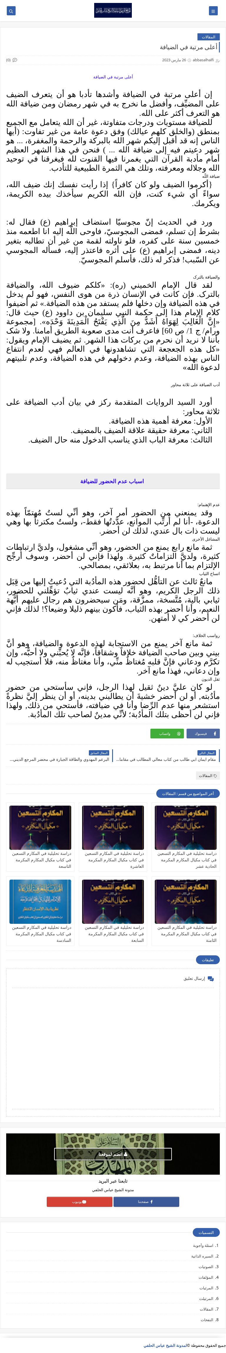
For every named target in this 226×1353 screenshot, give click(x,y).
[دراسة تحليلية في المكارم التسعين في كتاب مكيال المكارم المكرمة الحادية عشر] (186, 828)
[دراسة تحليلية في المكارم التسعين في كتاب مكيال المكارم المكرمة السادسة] (40, 902)
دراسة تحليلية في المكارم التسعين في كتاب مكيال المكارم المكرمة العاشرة (114, 859)
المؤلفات (206, 1277)
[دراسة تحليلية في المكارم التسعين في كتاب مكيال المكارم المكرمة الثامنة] (186, 902)
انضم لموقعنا (110, 1154)
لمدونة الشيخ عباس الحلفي (165, 1345)
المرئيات (206, 1288)
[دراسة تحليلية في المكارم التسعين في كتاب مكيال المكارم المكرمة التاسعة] (40, 828)
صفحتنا (143, 1201)
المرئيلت (206, 1298)
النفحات (207, 1319)
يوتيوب (77, 1201)
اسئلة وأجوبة (203, 1245)
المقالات (208, 36)
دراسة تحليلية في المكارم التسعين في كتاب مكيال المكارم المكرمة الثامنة (187, 933)
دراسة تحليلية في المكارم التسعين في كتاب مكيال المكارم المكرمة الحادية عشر (187, 859)
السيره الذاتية (202, 1256)
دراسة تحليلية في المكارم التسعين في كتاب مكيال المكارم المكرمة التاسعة (41, 859)
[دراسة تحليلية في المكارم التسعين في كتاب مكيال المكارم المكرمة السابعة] (113, 902)
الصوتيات (206, 1266)
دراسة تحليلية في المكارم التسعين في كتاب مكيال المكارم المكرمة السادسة (41, 933)
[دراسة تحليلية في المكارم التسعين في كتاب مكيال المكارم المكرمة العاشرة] (113, 828)
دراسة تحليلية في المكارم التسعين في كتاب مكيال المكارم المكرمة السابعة (114, 933)
